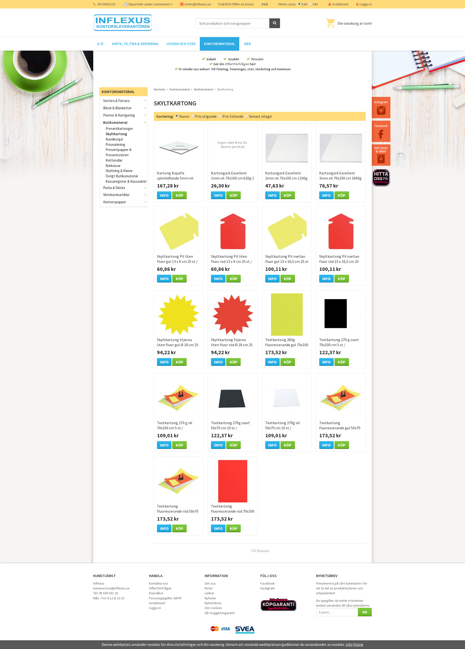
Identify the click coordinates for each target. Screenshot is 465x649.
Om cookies (213, 608)
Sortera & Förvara (116, 100)
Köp (179, 195)
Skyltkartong (116, 134)
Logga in (366, 4)
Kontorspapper (114, 202)
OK (364, 612)
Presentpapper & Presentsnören (119, 152)
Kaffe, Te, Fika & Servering (135, 43)
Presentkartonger (119, 128)
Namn (184, 116)
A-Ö (100, 43)
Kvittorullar (114, 160)
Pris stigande (206, 116)
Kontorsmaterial (219, 43)
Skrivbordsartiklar (116, 194)
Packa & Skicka (114, 187)
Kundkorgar (114, 139)
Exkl (304, 4)
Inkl (315, 4)
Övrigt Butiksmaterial (122, 176)
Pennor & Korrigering (119, 115)
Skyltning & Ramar (119, 170)
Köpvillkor (156, 593)
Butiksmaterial (115, 122)
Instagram (267, 588)
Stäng (358, 644)
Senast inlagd (260, 116)
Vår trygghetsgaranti (220, 613)
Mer (247, 43)
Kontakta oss (158, 583)
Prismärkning (115, 144)
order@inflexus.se (197, 4)
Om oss (210, 583)
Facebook (267, 583)
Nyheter (210, 598)
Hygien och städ (181, 43)
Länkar (209, 593)
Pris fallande (232, 116)
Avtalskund (340, 4)
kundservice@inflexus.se (111, 588)
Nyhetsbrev (213, 603)
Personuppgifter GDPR (165, 598)
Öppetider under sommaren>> (150, 4)
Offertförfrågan (237, 64)
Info (164, 195)
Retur (209, 588)
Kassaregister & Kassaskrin (126, 181)
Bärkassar (113, 165)
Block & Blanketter (117, 108)
